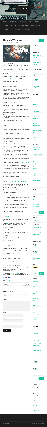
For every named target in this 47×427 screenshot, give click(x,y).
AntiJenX (10, 42)
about (4, 21)
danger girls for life (22, 33)
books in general (36, 111)
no (7, 223)
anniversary (35, 106)
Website (5, 324)
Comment (5, 299)
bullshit (7, 216)
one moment (6, 25)
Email (4, 318)
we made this (39, 25)
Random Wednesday (7, 285)
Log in (34, 199)
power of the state (15, 273)
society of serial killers (15, 181)
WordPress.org (36, 206)
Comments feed (36, 204)
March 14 (5, 42)
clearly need (10, 78)
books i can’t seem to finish (26, 21)
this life (37, 21)
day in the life (6, 29)
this (4, 136)
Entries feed (35, 201)
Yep (4, 150)
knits (32, 25)
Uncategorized (32, 33)
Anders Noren (38, 423)
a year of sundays (16, 29)
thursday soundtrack (24, 25)
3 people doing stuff (27, 29)
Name (4, 312)
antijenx (23, 8)
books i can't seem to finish (38, 108)
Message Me (35, 47)
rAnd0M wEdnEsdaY (37, 55)
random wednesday (12, 21)
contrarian (35, 113)
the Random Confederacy (9, 33)
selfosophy (14, 25)
